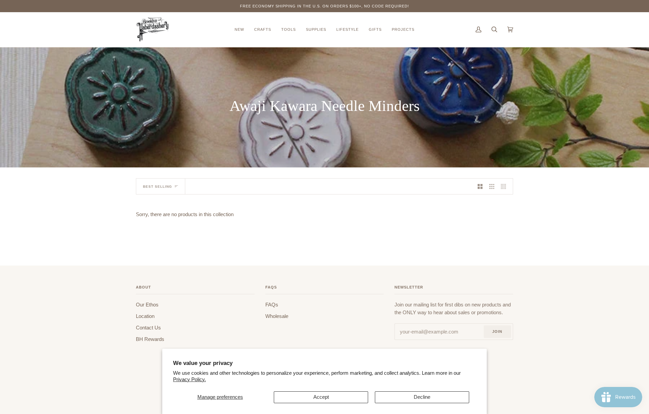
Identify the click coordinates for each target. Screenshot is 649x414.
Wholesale (276, 316)
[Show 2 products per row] (480, 186)
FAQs (271, 304)
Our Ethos (147, 304)
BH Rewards (150, 339)
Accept (321, 397)
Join (497, 331)
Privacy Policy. (189, 379)
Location (145, 316)
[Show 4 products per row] (505, 186)
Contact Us (148, 327)
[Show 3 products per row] (492, 186)
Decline (422, 397)
